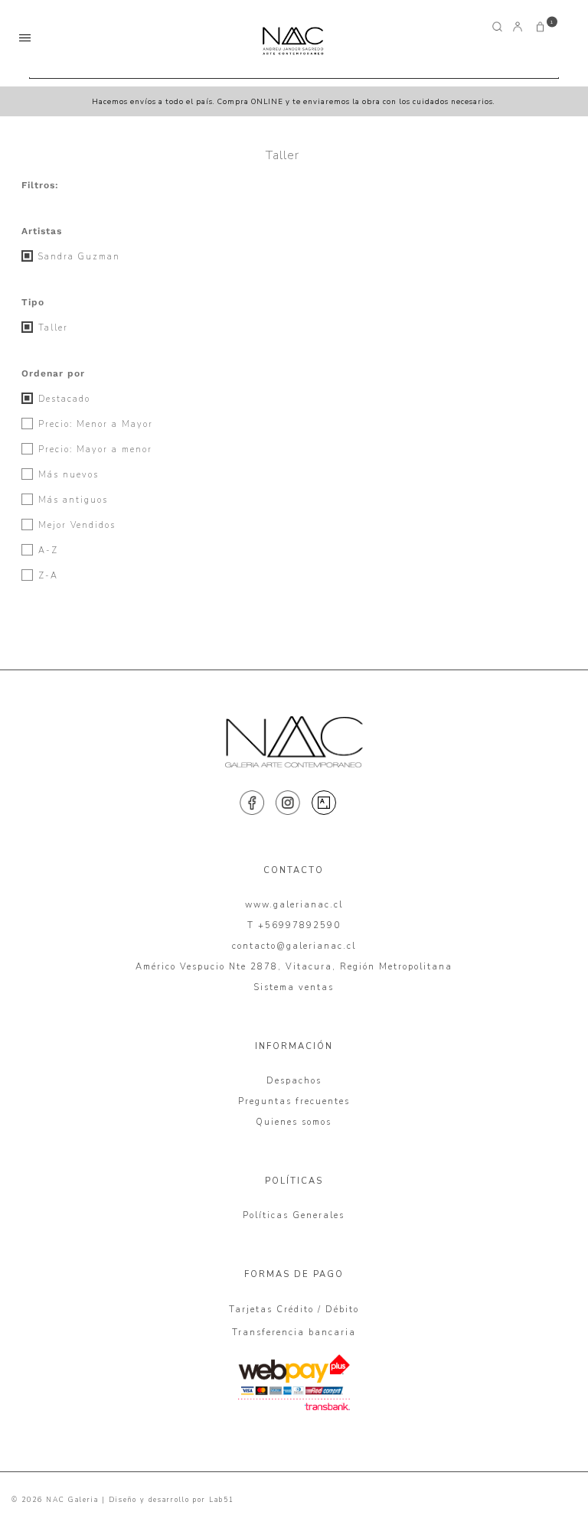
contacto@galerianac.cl (294, 946)
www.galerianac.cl (294, 905)
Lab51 (221, 1499)
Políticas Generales (294, 1215)
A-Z (46, 550)
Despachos (294, 1081)
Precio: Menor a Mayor (93, 424)
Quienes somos (294, 1122)
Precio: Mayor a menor (93, 449)
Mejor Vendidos (75, 525)
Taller (51, 328)
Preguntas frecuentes (294, 1101)
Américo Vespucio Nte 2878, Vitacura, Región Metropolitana (294, 967)
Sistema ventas (293, 987)
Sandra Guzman (77, 256)
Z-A (46, 576)
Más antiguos (71, 500)
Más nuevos (66, 475)
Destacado (62, 399)
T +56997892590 (294, 925)
